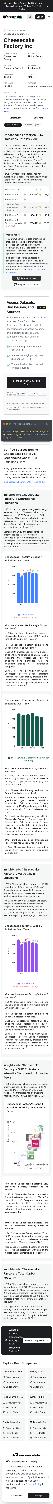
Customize (16, 1495)
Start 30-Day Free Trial (36, 1340)
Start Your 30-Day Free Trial (26, 382)
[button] (39, 194)
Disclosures (15, 117)
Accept (39, 1495)
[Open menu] (49, 16)
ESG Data (38, 117)
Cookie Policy (33, 1484)
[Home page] (12, 17)
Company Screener (15, 30)
